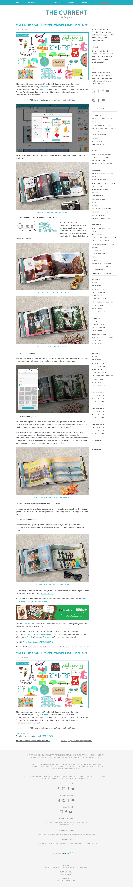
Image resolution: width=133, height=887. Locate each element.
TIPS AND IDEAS (46, 642)
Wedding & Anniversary (102, 164)
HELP (28, 755)
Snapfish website (47, 593)
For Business (60, 755)
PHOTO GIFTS (31, 2)
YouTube (30, 637)
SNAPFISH (19, 2)
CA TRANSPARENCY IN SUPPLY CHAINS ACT (43, 767)
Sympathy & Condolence (102, 154)
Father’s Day (97, 186)
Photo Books (27, 642)
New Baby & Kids (98, 144)
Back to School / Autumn (102, 119)
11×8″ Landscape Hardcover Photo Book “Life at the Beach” (52, 584)
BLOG (54, 776)
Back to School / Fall (101, 228)
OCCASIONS (96, 115)
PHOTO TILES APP (82, 767)
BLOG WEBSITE (58, 769)
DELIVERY (41, 755)
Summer (36, 642)
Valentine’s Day (98, 215)
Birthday (96, 122)
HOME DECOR (59, 2)
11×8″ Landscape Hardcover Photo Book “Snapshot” (52, 212)
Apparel (95, 282)
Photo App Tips (98, 401)
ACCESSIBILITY (69, 769)
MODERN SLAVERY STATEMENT (71, 757)
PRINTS (93, 2)
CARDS (84, 2)
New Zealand (70, 881)
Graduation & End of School (104, 237)
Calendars (96, 286)
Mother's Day (97, 141)
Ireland (66, 868)
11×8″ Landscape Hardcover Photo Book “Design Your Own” (52, 497)
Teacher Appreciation (101, 157)
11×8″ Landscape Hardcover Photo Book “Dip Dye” (52, 347)
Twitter (36, 637)
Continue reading (22, 733)
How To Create (98, 398)
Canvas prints (98, 324)
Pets (94, 147)
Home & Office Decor (101, 135)
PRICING (34, 755)
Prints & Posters (99, 311)
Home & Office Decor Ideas (103, 244)
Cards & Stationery (100, 292)
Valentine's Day (98, 160)
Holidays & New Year (100, 241)
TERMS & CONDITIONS (73, 755)
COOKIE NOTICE (100, 755)
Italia (72, 868)
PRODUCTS (96, 279)
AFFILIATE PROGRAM (96, 767)
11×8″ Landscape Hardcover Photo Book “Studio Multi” (52, 293)
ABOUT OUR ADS (54, 757)
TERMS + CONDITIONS (50, 764)
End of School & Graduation (104, 128)
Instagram (42, 634)
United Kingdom (81, 868)
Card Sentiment (98, 395)
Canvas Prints (98, 289)
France (59, 868)
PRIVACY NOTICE (88, 755)
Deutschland (50, 868)
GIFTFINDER (96, 440)
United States (66, 874)
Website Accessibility (39, 757)
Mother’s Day (97, 196)
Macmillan (27, 624)
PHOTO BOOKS (45, 2)
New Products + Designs (102, 302)
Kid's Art (95, 138)
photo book (43, 87)
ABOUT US (62, 767)
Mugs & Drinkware (100, 299)
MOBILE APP (50, 755)
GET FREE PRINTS (106, 2)
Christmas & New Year (101, 125)
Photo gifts (97, 344)
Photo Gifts (97, 308)
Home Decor (97, 295)
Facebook (52, 634)
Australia (60, 881)
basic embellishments (39, 601)
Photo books (27, 736)
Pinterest (46, 637)
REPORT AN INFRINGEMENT (92, 757)
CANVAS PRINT (73, 2)
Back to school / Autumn (102, 173)
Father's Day (97, 131)
